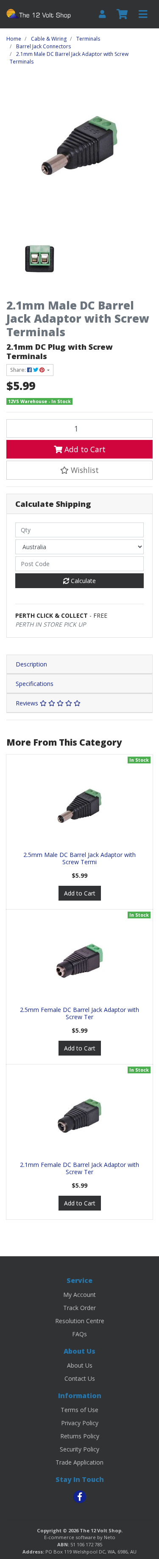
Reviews (28, 703)
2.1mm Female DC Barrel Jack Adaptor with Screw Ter (79, 1168)
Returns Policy (79, 1436)
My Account (79, 1295)
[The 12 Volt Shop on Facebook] (79, 1496)
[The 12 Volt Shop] (39, 13)
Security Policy (79, 1449)
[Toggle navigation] (143, 14)
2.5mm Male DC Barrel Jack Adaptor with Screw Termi (79, 858)
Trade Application (79, 1462)
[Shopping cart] (122, 14)
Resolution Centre (79, 1321)
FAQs (79, 1334)
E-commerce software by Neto (79, 1537)
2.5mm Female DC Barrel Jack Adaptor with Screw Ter (79, 1013)
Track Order (79, 1308)
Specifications (34, 684)
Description (31, 664)
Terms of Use (79, 1410)
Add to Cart (84, 449)
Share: (18, 369)
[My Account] (102, 14)
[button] (79, 470)
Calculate (82, 581)
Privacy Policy (79, 1423)
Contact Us (79, 1378)
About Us (79, 1365)
